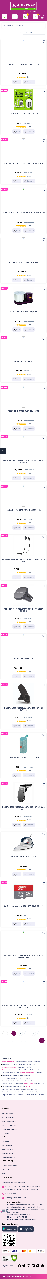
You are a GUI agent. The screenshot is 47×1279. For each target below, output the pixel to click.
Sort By (18, 32)
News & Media (7, 1145)
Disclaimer (5, 1133)
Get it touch (21, 1182)
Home (8, 26)
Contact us (5, 1169)
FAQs (3, 1173)
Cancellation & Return (9, 1129)
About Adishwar (7, 1149)
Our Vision (5, 1141)
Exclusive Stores (7, 1153)
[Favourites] (44, 42)
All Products (18, 26)
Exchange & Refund (9, 1121)
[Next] (42, 1040)
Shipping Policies (8, 1117)
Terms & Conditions (9, 1125)
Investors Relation (8, 1157)
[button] (4, 16)
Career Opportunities (9, 1165)
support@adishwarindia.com (15, 1198)
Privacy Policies (7, 1113)
